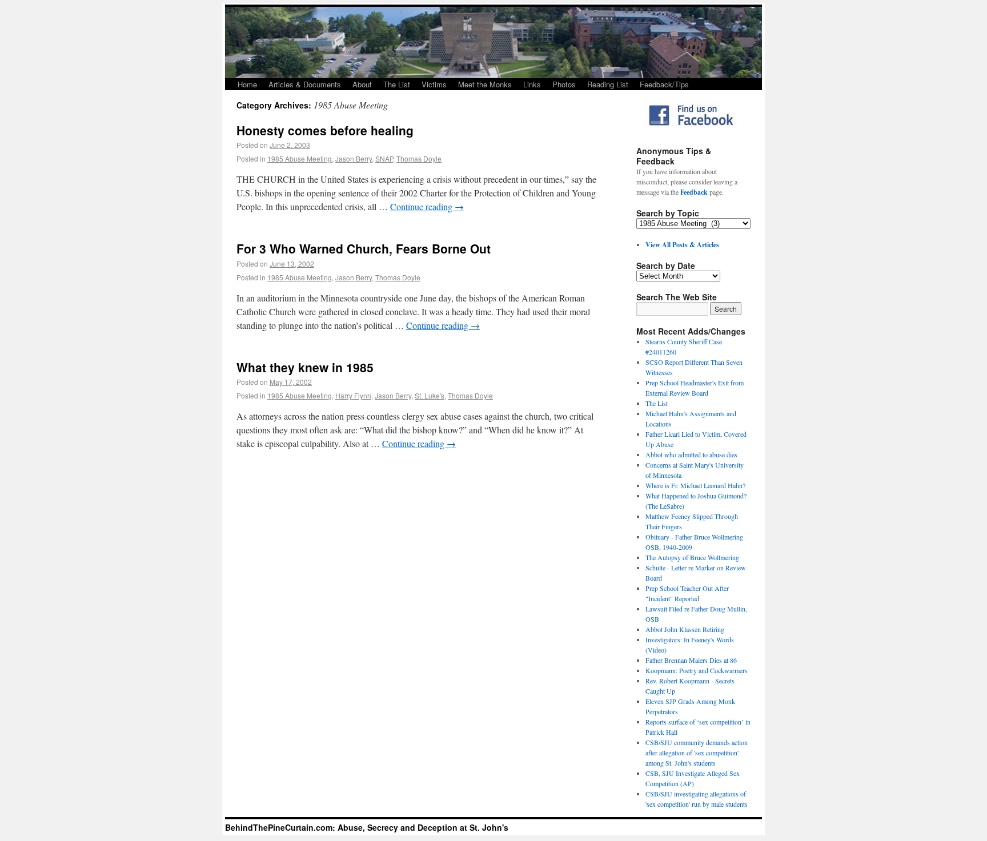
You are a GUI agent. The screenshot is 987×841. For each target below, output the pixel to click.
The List (396, 84)
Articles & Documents (304, 84)
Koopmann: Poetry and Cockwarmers (696, 670)
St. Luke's (429, 395)
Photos (564, 84)
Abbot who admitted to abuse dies (691, 454)
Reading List (607, 84)
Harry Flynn (353, 395)
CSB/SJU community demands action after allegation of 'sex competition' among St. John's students (696, 752)
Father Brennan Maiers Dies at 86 (691, 660)
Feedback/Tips (664, 84)
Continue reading (427, 206)
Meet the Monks (485, 84)
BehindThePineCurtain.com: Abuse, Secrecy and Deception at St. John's (366, 827)
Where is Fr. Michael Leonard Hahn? (695, 485)
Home (247, 84)
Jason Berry (353, 158)
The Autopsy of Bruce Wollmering (692, 557)
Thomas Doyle (419, 158)
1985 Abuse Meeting (299, 158)
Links (532, 84)
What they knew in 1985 (305, 367)
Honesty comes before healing (325, 130)
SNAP (384, 158)
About (362, 84)
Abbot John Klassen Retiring (684, 629)
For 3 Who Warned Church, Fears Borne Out (363, 248)
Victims (434, 84)
